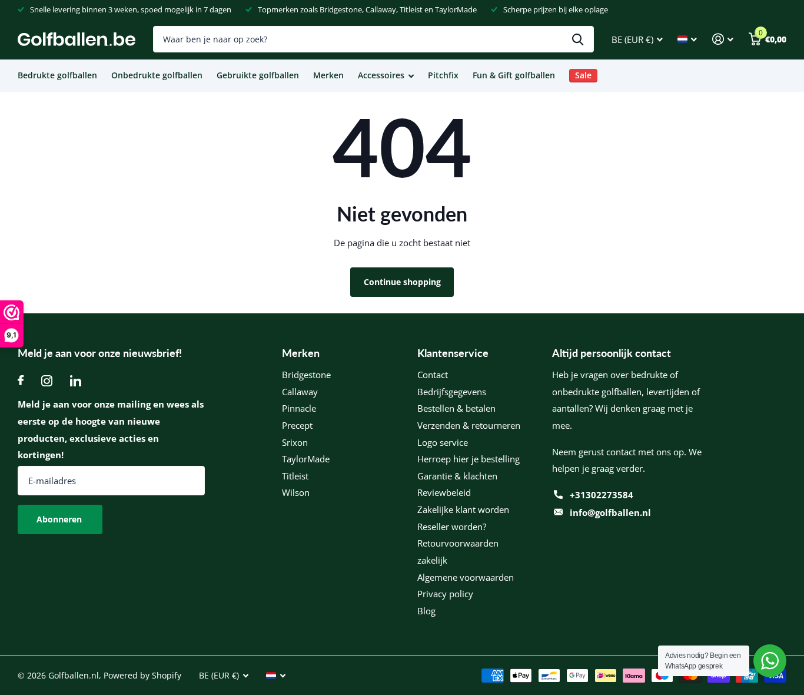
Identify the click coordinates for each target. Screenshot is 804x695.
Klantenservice (453, 352)
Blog (426, 611)
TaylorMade (306, 459)
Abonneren (60, 519)
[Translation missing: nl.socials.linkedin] (75, 380)
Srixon (295, 442)
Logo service (442, 442)
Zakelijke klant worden (463, 509)
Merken (328, 75)
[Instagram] (46, 380)
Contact (432, 374)
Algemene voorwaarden (465, 577)
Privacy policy (445, 594)
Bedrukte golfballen (57, 75)
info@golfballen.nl (610, 512)
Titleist (295, 476)
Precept (297, 425)
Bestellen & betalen (456, 408)
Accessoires (381, 75)
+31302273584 (601, 495)
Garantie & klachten (457, 476)
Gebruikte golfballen (258, 75)
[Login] (723, 39)
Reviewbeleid (444, 492)
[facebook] (21, 381)
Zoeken (578, 39)
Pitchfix (443, 75)
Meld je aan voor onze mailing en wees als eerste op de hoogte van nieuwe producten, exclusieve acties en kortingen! (111, 429)
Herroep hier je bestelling (468, 459)
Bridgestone (306, 374)
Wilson (296, 492)
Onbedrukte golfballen (156, 75)
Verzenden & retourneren (468, 425)
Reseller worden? (451, 526)
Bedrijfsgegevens (451, 392)
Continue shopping (402, 281)
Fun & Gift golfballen (514, 75)
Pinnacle (299, 408)
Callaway (300, 392)
